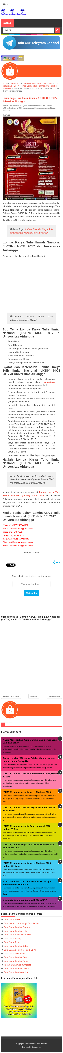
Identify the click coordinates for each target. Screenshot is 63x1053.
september (7, 110)
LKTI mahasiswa (9, 108)
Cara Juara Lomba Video (16, 961)
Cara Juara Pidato (12, 942)
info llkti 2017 (18, 106)
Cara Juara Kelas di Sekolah (17, 934)
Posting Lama (54, 696)
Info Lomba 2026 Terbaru (37, 1044)
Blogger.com (36, 1047)
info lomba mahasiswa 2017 (35, 106)
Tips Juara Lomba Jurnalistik (17, 965)
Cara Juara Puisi (12, 919)
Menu (8, 22)
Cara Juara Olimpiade (14, 953)
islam (49, 106)
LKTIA (19, 108)
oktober (52, 108)
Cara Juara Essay (12, 938)
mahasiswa (43, 108)
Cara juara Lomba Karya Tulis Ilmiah (21, 923)
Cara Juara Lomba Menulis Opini (20, 950)
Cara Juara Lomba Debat (16, 946)
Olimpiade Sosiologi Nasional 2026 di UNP (25, 900)
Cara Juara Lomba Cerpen (17, 927)
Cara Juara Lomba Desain (16, 957)
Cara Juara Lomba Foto (15, 931)
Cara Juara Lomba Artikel (16, 972)
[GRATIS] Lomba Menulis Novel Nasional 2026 (27, 792)
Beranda (33, 696)
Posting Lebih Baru (11, 696)
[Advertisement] (31, 285)
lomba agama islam (30, 108)
